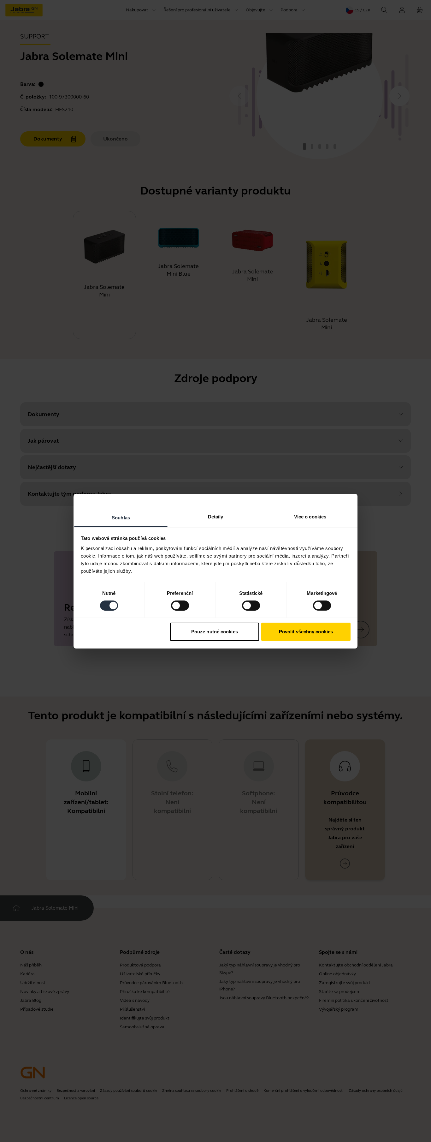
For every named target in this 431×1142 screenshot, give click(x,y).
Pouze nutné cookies (214, 631)
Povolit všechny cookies (306, 631)
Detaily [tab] (215, 516)
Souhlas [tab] (121, 517)
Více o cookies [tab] (310, 516)
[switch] (180, 606)
